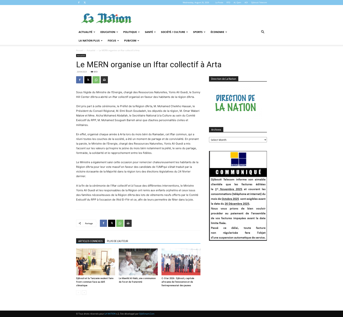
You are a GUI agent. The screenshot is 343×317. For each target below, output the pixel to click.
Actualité (85, 32)
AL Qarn (237, 2)
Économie (217, 32)
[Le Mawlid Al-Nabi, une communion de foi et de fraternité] (138, 261)
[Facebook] (78, 2)
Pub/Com (130, 40)
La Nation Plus (89, 40)
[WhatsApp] (96, 79)
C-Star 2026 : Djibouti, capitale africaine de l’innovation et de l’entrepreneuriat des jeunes (177, 282)
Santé (149, 32)
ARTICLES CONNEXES (90, 241)
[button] (262, 32)
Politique (130, 32)
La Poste (219, 2)
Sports (198, 32)
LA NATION (110, 313)
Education (107, 32)
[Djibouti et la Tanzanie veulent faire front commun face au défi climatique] (95, 261)
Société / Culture (173, 32)
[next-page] (84, 292)
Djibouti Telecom (259, 2)
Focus (112, 40)
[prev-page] (78, 292)
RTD (228, 2)
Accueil (79, 50)
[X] (84, 2)
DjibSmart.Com (146, 313)
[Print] (104, 79)
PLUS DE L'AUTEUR (117, 241)
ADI (246, 2)
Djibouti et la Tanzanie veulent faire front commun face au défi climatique (94, 282)
